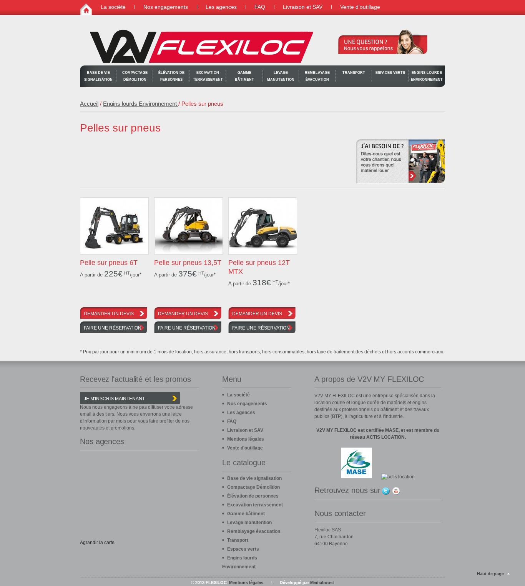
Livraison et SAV (302, 7)
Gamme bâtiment (244, 76)
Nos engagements (165, 7)
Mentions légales (245, 439)
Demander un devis (109, 313)
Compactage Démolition (135, 76)
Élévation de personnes (171, 76)
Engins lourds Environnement (427, 76)
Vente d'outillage (360, 7)
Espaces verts (390, 73)
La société (113, 7)
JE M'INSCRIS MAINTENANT (114, 398)
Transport (353, 73)
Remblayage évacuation (317, 76)
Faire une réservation (112, 328)
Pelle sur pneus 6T (109, 262)
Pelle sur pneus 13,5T (187, 262)
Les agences (221, 7)
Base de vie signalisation (98, 76)
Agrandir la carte (97, 542)
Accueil (89, 103)
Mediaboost (322, 582)
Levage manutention (280, 76)
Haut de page (490, 573)
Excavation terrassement (208, 76)
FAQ (259, 7)
